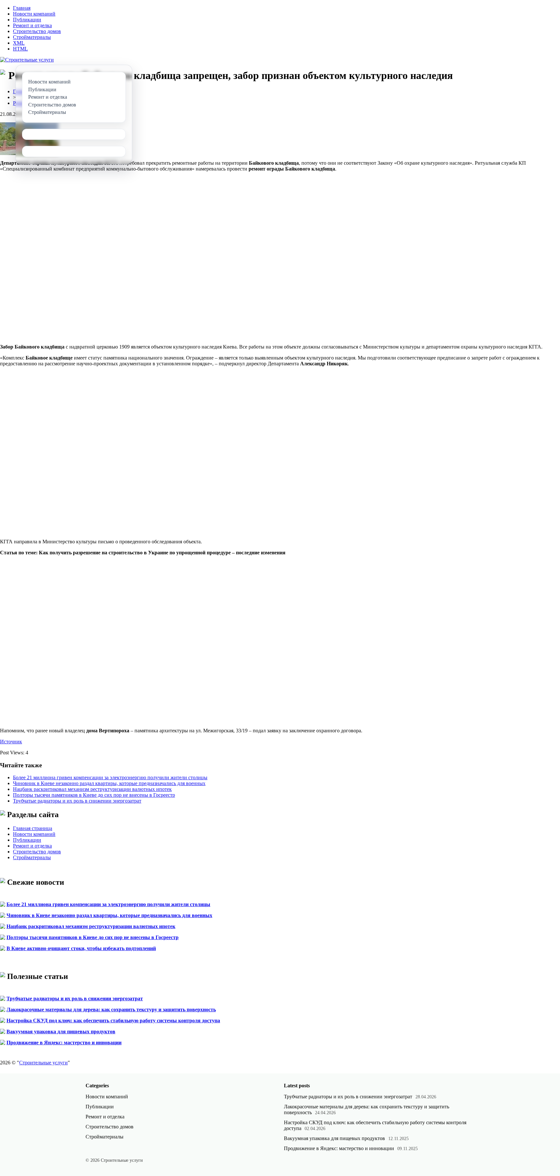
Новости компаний (34, 14)
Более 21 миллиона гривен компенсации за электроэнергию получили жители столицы (110, 777)
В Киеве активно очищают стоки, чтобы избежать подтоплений (81, 948)
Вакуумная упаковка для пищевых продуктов (60, 1031)
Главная (21, 8)
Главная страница (32, 828)
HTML (20, 48)
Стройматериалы (32, 37)
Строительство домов (37, 31)
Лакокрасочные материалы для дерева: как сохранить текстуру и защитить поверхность (111, 1009)
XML (19, 43)
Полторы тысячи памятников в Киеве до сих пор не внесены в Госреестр (94, 795)
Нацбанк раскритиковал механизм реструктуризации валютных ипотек (92, 789)
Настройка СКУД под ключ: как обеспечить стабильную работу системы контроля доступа (113, 1020)
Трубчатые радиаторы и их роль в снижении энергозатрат (77, 801)
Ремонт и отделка (32, 25)
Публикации (27, 19)
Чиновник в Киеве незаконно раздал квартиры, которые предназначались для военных (109, 783)
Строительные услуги (43, 1062)
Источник (11, 741)
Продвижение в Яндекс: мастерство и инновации (64, 1042)
